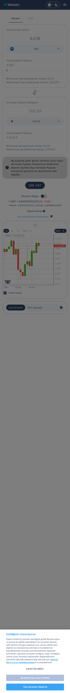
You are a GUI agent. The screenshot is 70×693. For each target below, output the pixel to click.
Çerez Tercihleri (35, 669)
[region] (35, 661)
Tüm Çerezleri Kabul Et (35, 687)
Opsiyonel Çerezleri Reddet (35, 678)
